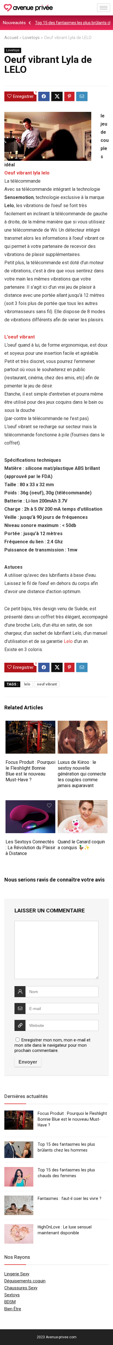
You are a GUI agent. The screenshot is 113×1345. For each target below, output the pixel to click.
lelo (27, 684)
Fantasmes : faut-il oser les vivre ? (69, 1198)
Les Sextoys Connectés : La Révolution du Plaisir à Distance (30, 847)
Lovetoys (31, 37)
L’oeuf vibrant (19, 337)
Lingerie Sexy (16, 1274)
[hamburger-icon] (103, 7)
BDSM (10, 1302)
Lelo (68, 641)
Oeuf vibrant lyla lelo (27, 173)
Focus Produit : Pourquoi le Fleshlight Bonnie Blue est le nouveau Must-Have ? (30, 770)
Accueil (11, 37)
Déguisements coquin (24, 1281)
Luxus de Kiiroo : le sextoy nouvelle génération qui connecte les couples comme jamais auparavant (82, 773)
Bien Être (12, 1308)
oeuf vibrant (47, 684)
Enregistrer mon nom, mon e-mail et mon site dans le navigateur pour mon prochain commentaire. (52, 1045)
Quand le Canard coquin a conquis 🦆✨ (81, 844)
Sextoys (12, 1295)
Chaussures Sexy (20, 1288)
